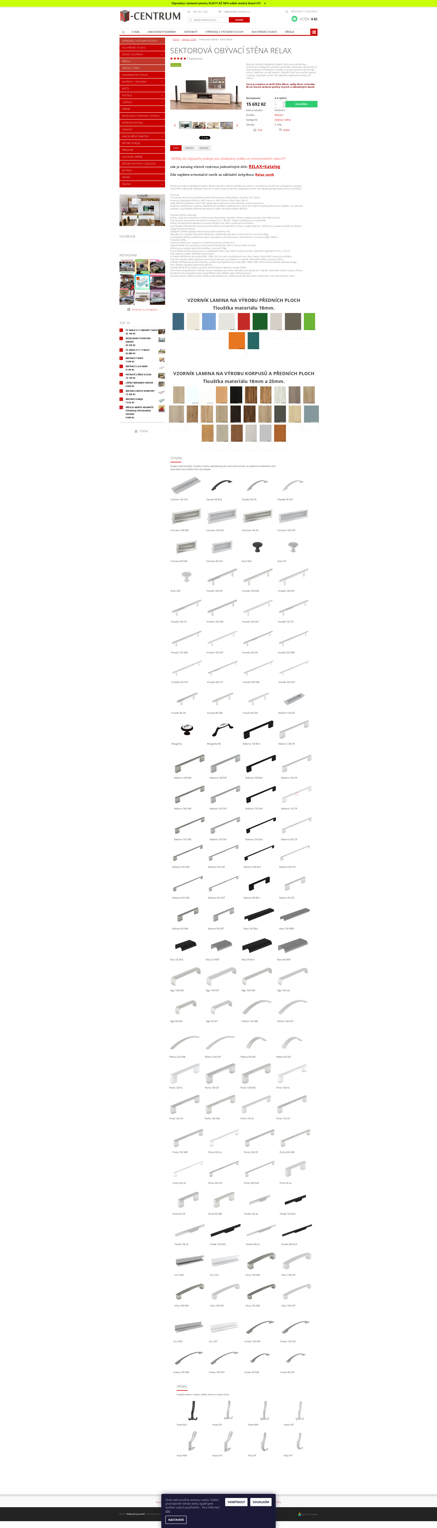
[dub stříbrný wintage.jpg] (250, 422)
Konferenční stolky (135, 74)
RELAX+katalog (264, 166)
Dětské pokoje (131, 143)
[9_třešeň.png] (280, 441)
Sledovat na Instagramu (145, 309)
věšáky (126, 177)
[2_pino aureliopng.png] (251, 441)
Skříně (126, 109)
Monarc (279, 115)
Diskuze (204, 148)
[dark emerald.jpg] (260, 330)
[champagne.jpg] (276, 330)
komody (127, 129)
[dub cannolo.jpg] (294, 403)
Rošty (125, 88)
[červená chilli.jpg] (244, 330)
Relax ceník (264, 174)
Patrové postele (132, 122)
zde (167, 1511)
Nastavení (176, 1520)
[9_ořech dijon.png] (237, 441)
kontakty (191, 31)
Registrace (312, 11)
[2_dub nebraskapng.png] (207, 422)
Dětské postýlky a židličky (139, 163)
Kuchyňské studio (264, 31)
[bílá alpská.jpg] (193, 403)
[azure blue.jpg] (209, 330)
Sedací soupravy (132, 54)
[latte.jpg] (293, 330)
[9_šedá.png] (265, 441)
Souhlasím (261, 1502)
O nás (136, 31)
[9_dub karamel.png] (192, 422)
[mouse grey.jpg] (311, 422)
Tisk (260, 130)
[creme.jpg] (226, 330)
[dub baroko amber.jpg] (251, 403)
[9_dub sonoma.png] (222, 422)
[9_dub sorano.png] (235, 422)
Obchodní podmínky (162, 31)
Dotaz (286, 130)
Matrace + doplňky (134, 81)
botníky (127, 170)
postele (127, 95)
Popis (176, 148)
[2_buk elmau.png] (221, 403)
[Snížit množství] (283, 105)
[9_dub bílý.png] (280, 403)
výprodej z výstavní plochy (224, 31)
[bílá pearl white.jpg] (207, 403)
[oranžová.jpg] (237, 349)
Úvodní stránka (123, 32)
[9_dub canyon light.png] (309, 403)
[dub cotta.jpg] (176, 422)
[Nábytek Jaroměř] (150, 16)
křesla (289, 31)
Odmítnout (236, 1502)
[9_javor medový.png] (295, 422)
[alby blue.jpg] (178, 330)
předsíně (127, 150)
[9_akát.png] (179, 403)
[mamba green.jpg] (309, 330)
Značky (126, 184)
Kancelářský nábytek (135, 136)
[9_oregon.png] (222, 441)
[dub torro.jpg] (265, 422)
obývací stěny (131, 68)
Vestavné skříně (132, 156)
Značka (189, 148)
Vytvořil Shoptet (310, 1514)
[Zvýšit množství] (283, 102)
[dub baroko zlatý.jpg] (265, 403)
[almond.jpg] (193, 330)
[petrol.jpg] (253, 349)
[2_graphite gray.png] (280, 422)
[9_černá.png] (236, 403)
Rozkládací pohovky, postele (141, 115)
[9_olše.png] (208, 441)
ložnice (127, 102)
